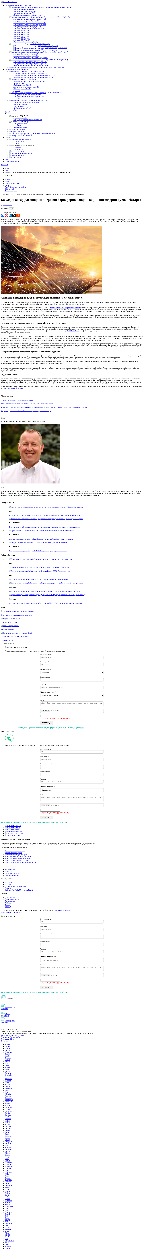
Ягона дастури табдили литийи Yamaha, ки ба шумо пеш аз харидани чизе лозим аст (39, 567)
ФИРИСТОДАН (46, 723)
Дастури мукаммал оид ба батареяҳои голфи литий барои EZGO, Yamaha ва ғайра (38, 579)
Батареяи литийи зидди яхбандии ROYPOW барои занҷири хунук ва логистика (38, 551)
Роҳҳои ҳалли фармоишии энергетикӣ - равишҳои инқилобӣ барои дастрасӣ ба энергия (27, 403)
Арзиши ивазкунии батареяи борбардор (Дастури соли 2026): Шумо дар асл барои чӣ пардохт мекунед (46, 603)
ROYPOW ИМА (73, 331)
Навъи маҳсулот (47, 692)
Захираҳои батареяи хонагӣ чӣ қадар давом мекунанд (17, 400)
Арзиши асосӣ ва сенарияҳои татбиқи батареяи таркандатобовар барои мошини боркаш (41, 539)
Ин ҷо (82, 728)
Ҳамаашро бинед (7, 640)
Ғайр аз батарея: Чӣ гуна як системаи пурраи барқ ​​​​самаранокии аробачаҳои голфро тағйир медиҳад (45, 515)
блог (6, 170)
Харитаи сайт (19, 912)
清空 (11, 209)
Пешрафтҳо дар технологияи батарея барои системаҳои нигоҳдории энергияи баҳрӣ (26, 411)
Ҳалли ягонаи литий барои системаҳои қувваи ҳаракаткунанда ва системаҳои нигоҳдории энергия (45, 527)
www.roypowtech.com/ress (14, 388)
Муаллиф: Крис (6, 205)
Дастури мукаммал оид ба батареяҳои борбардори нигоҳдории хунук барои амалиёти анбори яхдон (45, 591)
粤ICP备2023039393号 (63, 910)
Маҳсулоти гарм (7, 912)
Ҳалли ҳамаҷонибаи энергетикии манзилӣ (65, 308)
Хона (7, 168)
